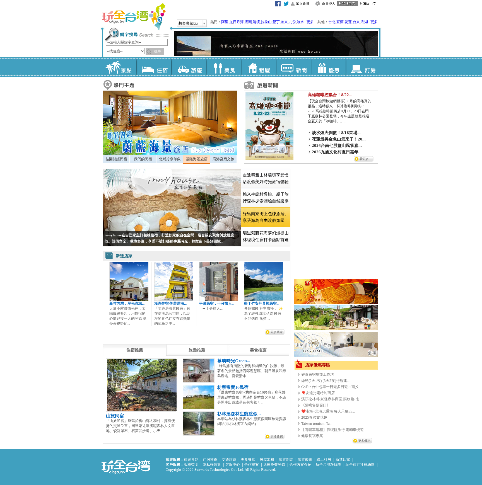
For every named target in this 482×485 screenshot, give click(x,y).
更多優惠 (364, 440)
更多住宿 (277, 436)
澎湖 (364, 22)
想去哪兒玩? (188, 23)
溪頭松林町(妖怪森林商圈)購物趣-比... (331, 399)
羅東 (284, 22)
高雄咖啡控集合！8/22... (330, 95)
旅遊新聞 (286, 459)
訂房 (363, 67)
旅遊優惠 (305, 459)
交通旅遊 (229, 459)
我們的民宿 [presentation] (143, 159)
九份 (292, 22)
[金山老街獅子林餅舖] (336, 302)
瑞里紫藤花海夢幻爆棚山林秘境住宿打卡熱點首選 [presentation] (266, 236)
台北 (332, 22)
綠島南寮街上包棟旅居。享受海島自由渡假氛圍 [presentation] (266, 217)
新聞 (293, 67)
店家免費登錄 (274, 464)
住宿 (153, 67)
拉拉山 (266, 22)
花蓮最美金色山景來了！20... (339, 139)
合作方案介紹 (300, 464)
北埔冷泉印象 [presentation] (170, 159)
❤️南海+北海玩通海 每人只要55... (328, 411)
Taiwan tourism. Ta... (316, 423)
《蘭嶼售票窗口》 (315, 405)
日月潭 (238, 22)
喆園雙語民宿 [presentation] (116, 159)
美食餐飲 (248, 459)
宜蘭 (340, 22)
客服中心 (232, 464)
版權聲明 (191, 464)
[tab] (116, 159)
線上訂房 (324, 459)
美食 (223, 67)
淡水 (300, 22)
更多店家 (277, 332)
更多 (310, 22)
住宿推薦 (210, 459)
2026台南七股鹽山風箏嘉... (337, 145)
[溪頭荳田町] (336, 329)
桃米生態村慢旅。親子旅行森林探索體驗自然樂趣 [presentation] (266, 197)
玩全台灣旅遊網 (134, 16)
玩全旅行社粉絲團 (360, 464)
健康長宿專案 (312, 436)
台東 (356, 22)
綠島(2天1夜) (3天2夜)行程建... (325, 381)
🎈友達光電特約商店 (318, 393)
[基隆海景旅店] (170, 153)
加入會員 (302, 4)
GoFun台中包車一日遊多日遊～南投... (331, 387)
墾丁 (276, 22)
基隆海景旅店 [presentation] (197, 159)
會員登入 (328, 4)
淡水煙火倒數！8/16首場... (336, 132)
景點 (119, 67)
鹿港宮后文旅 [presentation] (223, 159)
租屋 (258, 67)
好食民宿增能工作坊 (317, 374)
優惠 (328, 67)
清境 (256, 22)
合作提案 (251, 464)
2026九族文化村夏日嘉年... (337, 152)
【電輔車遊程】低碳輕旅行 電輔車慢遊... (333, 430)
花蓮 (348, 22)
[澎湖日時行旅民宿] (336, 355)
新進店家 (343, 459)
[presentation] (134, 350)
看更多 (364, 159)
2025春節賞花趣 (314, 417)
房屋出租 (267, 459)
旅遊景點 (191, 459)
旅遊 (188, 67)
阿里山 (226, 22)
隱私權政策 (212, 464)
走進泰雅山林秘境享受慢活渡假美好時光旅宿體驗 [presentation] (266, 178)
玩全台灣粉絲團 (328, 464)
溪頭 (248, 22)
